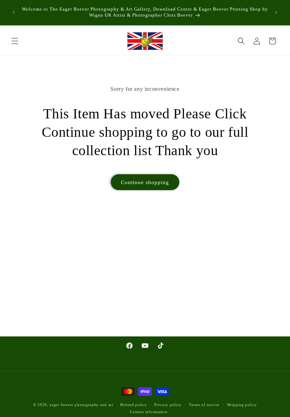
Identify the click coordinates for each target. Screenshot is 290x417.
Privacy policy (167, 405)
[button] (15, 41)
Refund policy (133, 405)
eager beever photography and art (81, 405)
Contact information (148, 412)
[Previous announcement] (14, 12)
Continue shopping (145, 182)
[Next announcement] (276, 12)
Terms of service (204, 405)
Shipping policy (242, 405)
